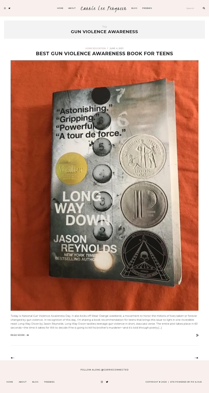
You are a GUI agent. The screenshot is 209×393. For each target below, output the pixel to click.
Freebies (147, 8)
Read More (18, 335)
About (72, 8)
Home (60, 8)
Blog (134, 8)
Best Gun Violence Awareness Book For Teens (104, 53)
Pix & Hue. (196, 382)
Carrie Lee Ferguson (103, 8)
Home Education (96, 48)
